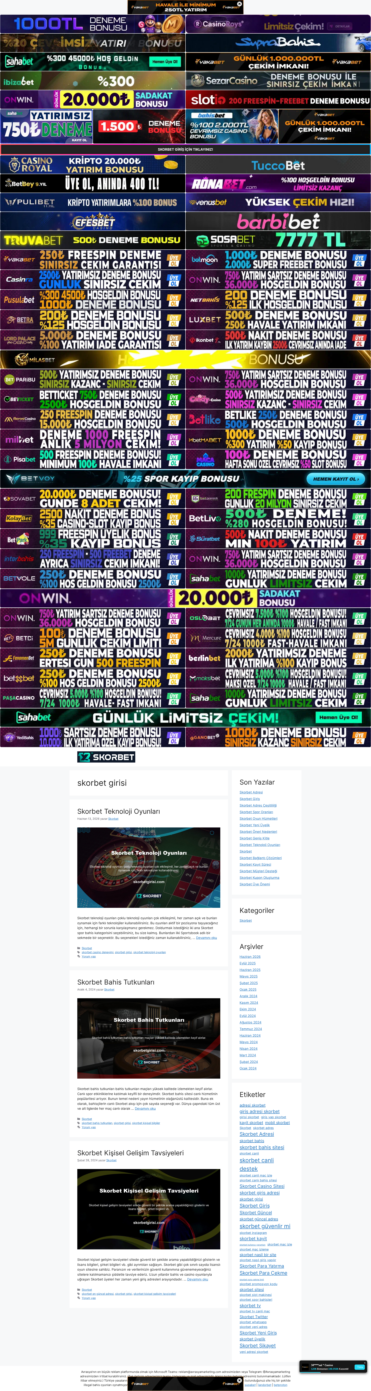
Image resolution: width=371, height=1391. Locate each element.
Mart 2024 (248, 1055)
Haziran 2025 (250, 970)
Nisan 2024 (249, 1049)
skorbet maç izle (279, 1244)
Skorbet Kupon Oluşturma (259, 878)
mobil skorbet (277, 1122)
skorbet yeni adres (253, 1327)
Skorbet (87, 948)
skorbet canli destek (257, 1164)
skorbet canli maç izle (256, 1175)
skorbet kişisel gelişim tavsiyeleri (155, 1293)
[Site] (92, 260)
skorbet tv (250, 1305)
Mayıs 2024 (249, 1042)
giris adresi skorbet (260, 1111)
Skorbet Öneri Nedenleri (258, 832)
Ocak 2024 (248, 1068)
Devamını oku (206, 938)
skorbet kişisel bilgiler (146, 1123)
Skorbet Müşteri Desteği (258, 871)
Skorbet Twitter (254, 1316)
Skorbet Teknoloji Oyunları (118, 811)
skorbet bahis (252, 1140)
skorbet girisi (123, 952)
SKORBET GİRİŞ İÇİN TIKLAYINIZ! (185, 149)
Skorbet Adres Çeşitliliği (258, 805)
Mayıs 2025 (249, 976)
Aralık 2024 (248, 996)
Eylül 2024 (248, 1016)
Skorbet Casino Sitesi (262, 1186)
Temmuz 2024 (251, 1029)
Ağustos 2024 (250, 1022)
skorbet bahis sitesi (262, 1147)
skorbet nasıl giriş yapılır (258, 1260)
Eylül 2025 (248, 963)
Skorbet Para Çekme (263, 1273)
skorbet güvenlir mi (265, 1226)
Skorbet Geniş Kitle (255, 838)
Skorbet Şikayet (258, 1345)
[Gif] (185, 359)
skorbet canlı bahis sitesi (258, 1180)
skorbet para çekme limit (252, 1279)
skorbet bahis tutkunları (97, 1123)
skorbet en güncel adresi (98, 1293)
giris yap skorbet (273, 1117)
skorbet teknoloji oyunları (149, 952)
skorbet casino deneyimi (97, 952)
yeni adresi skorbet (254, 1352)
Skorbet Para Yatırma (262, 1266)
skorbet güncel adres (259, 1219)
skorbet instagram (253, 1233)
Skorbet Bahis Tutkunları (115, 982)
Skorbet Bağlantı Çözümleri (261, 858)
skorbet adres (263, 1128)
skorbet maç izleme (254, 1249)
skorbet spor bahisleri (256, 1300)
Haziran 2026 (250, 957)
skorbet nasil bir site (258, 1254)
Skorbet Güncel (256, 1212)
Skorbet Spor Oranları (256, 812)
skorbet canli (249, 1153)
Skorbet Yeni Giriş (258, 1333)
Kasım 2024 (249, 1003)
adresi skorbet (252, 1105)
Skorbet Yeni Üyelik (255, 825)
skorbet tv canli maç (255, 1311)
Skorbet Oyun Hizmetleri (258, 818)
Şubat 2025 (249, 983)
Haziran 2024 (250, 1035)
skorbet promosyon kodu (258, 1284)
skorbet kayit (253, 1238)
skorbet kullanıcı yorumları (252, 1245)
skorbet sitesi (252, 1289)
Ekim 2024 (248, 1009)
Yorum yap (89, 956)
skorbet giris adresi (260, 1192)
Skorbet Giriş (250, 799)
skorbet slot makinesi (256, 1295)
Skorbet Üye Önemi (255, 884)
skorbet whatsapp (253, 1322)
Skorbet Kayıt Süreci (255, 864)
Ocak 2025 (248, 989)
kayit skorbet (251, 1122)
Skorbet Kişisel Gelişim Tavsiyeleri (130, 1153)
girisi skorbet (249, 1117)
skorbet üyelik (252, 1339)
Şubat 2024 (249, 1062)
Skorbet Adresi (251, 792)
